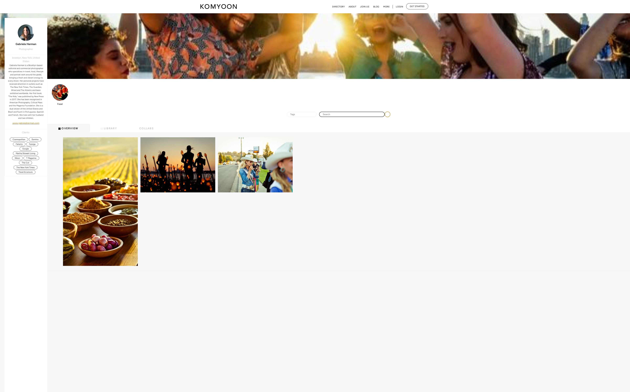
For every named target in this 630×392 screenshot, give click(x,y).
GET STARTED (417, 6)
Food (60, 104)
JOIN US (364, 6)
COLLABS (146, 128)
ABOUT (352, 6)
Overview (69, 128)
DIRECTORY (338, 6)
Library (110, 128)
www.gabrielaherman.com (25, 123)
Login (399, 6)
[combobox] (301, 114)
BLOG (376, 6)
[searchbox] (301, 114)
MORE (386, 6)
